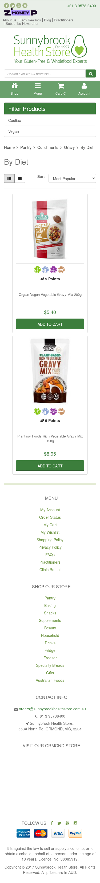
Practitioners (63, 20)
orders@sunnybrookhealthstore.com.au (52, 708)
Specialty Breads (50, 665)
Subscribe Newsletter (22, 23)
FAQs (50, 554)
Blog (47, 20)
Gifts (50, 672)
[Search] (91, 73)
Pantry (50, 598)
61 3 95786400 (52, 716)
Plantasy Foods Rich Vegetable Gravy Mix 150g (50, 438)
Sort (41, 176)
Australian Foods (50, 680)
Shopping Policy (50, 539)
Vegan (13, 131)
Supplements (50, 620)
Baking (50, 605)
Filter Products (27, 108)
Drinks (50, 642)
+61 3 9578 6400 (81, 5)
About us (10, 20)
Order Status (50, 517)
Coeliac (14, 120)
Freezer (50, 657)
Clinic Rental (50, 569)
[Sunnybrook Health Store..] (50, 50)
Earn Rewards (30, 20)
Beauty (50, 627)
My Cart (50, 524)
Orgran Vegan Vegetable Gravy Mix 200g (50, 294)
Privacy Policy (50, 547)
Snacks (50, 612)
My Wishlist (50, 532)
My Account (50, 509)
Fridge (50, 650)
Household (50, 635)
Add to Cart (50, 324)
